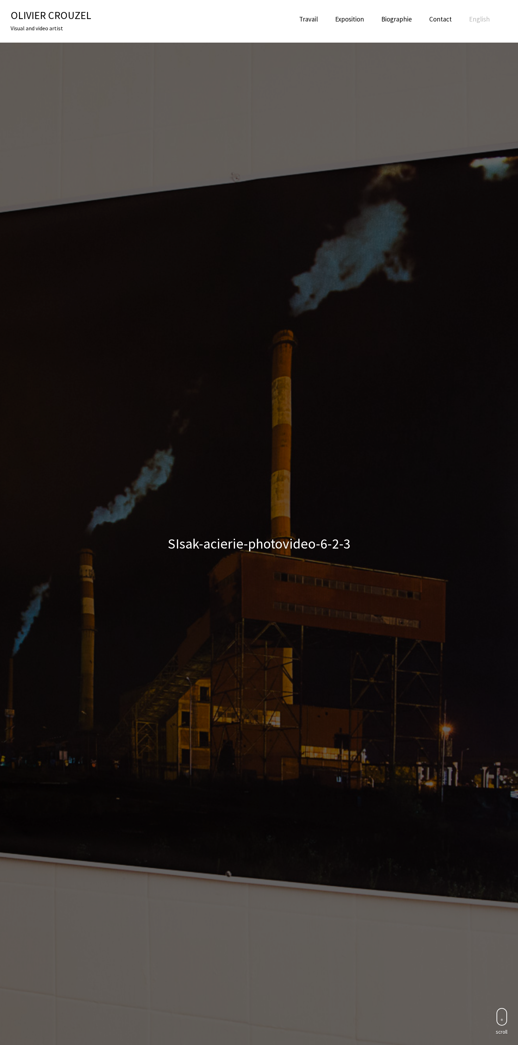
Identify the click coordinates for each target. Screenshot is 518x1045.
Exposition (349, 19)
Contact (440, 19)
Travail (308, 19)
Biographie (396, 19)
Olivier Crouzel (51, 15)
